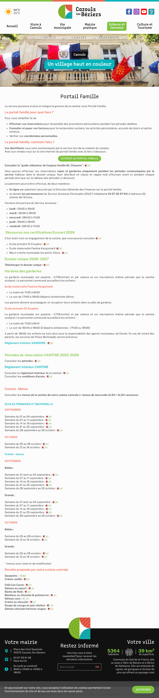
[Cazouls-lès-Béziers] (79, 12)
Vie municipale (62, 26)
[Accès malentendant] (151, 12)
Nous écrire (20, 660)
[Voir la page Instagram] (136, 12)
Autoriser (143, 689)
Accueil (12, 26)
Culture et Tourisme (144, 26)
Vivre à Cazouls (36, 26)
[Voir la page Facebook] (129, 12)
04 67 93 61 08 (22, 657)
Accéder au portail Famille (79, 158)
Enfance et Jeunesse (117, 26)
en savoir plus (73, 691)
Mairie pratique (90, 26)
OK (97, 666)
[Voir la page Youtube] (144, 12)
